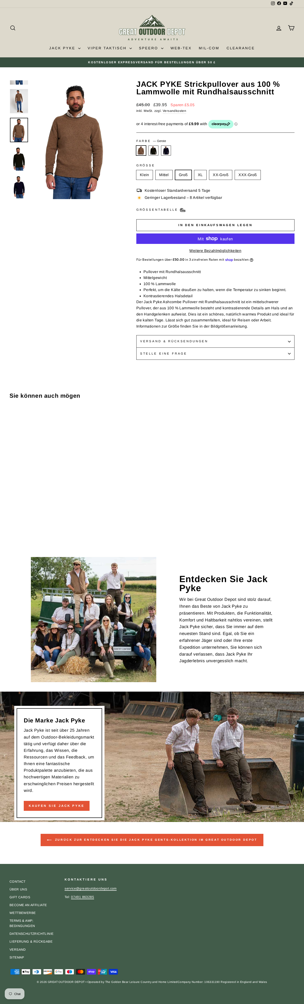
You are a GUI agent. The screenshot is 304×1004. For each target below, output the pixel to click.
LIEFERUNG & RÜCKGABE (31, 941)
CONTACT (18, 881)
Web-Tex (181, 48)
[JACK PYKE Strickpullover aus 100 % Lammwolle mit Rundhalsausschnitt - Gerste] (12, 537)
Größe (145, 165)
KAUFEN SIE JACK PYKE (57, 806)
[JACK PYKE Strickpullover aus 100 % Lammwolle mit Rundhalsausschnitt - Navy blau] (25, 537)
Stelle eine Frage (163, 353)
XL (200, 175)
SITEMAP (17, 957)
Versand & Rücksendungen (174, 341)
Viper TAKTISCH (108, 48)
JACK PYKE (63, 48)
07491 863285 (82, 897)
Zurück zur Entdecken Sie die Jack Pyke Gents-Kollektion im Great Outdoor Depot (155, 839)
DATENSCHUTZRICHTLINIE (31, 934)
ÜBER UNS (18, 889)
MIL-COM (209, 48)
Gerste (141, 150)
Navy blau (166, 150)
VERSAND (18, 949)
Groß (183, 175)
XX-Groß (220, 175)
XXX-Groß (247, 175)
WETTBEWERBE (23, 913)
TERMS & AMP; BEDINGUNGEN (22, 923)
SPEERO (149, 48)
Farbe (151, 141)
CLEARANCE (241, 48)
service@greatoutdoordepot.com (91, 888)
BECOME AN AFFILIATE (28, 905)
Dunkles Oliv (153, 150)
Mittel (164, 175)
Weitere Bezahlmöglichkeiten (215, 251)
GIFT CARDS (20, 897)
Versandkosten (174, 111)
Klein (144, 175)
